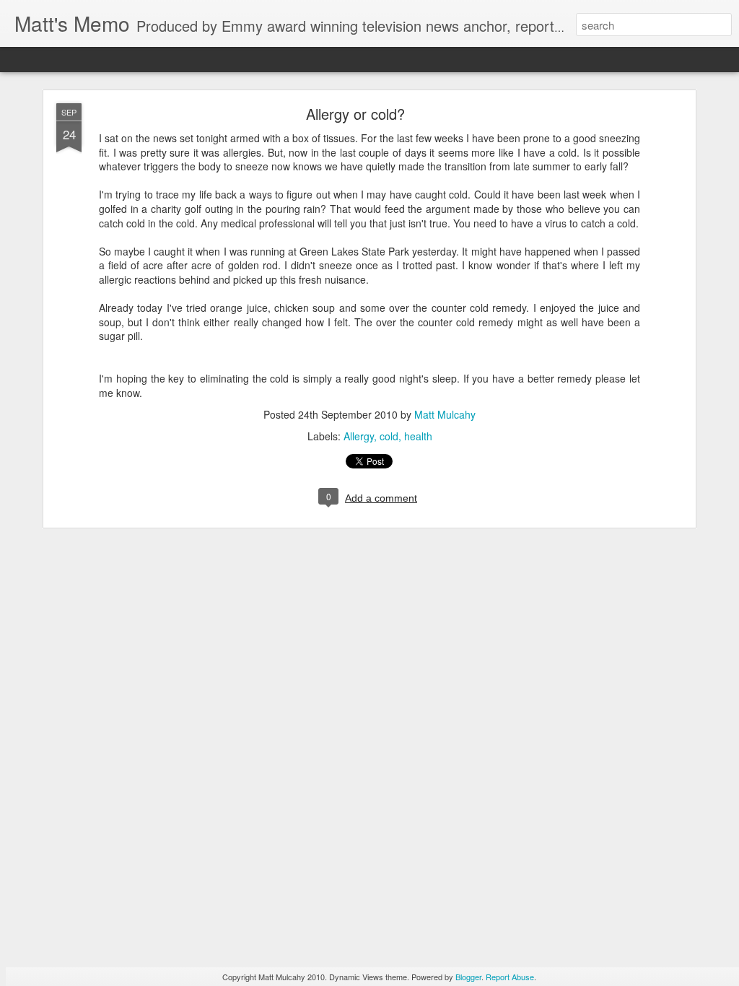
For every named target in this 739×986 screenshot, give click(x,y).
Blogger (468, 976)
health (418, 436)
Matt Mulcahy (445, 414)
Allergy (359, 436)
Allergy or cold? (355, 113)
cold (389, 436)
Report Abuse (510, 976)
